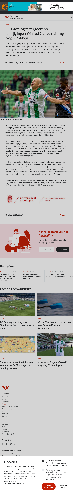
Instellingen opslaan (64, 486)
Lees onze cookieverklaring (14, 483)
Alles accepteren (48, 486)
